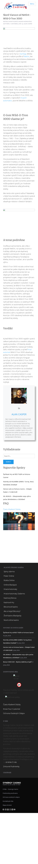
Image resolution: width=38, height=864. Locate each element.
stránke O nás (11, 762)
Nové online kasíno (11, 620)
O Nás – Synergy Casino (10, 789)
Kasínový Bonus (10, 598)
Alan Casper (19, 414)
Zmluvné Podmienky (11, 766)
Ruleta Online (9, 580)
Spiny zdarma (9, 571)
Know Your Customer (11, 709)
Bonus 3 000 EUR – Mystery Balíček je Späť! (17, 662)
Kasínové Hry (9, 602)
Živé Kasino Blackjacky (12, 615)
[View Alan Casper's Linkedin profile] (19, 408)
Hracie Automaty (10, 589)
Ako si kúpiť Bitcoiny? (12, 611)
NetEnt (5, 21)
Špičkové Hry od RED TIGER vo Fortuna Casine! (18, 632)
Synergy (23, 54)
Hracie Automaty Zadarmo (14, 593)
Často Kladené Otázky (12, 509)
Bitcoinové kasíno (11, 607)
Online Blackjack (10, 585)
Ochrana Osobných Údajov (14, 713)
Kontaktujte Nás (8, 801)
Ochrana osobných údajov (11, 797)
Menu (32, 4)
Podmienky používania (10, 793)
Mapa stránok (7, 805)
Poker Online (9, 576)
